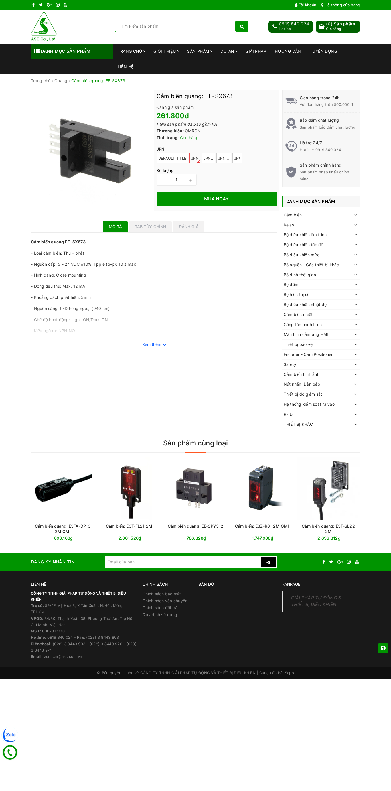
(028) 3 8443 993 (69, 644)
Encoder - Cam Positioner (308, 354)
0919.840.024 (328, 149)
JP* (237, 158)
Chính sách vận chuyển (165, 600)
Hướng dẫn (288, 51)
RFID (288, 414)
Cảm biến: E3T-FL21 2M (129, 526)
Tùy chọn (139, 538)
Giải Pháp (256, 51)
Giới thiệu (165, 51)
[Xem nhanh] (160, 538)
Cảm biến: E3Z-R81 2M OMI (262, 526)
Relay (289, 224)
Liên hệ (126, 66)
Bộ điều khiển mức (301, 254)
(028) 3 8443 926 (106, 644)
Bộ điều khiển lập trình (305, 234)
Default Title (172, 158)
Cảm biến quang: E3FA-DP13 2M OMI (63, 529)
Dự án (228, 51)
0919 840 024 (294, 24)
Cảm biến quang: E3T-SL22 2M (328, 529)
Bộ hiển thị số (297, 294)
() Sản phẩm (340, 26)
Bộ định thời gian (300, 274)
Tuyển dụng (323, 51)
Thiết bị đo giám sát (303, 394)
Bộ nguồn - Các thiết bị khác (311, 264)
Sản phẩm (198, 51)
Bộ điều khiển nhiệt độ (305, 304)
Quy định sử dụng (160, 614)
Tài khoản (307, 5)
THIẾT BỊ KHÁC (298, 424)
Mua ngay (74, 538)
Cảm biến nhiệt (298, 314)
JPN (195, 158)
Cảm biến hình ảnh (301, 374)
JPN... (223, 158)
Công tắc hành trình (303, 324)
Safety (290, 364)
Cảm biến (293, 214)
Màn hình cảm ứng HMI (306, 334)
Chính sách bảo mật (162, 593)
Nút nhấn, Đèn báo (302, 384)
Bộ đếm (291, 284)
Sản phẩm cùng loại (195, 443)
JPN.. (208, 158)
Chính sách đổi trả (160, 607)
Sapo (289, 672)
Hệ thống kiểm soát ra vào (309, 404)
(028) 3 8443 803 (102, 637)
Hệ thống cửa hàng (341, 5)
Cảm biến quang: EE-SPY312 (196, 526)
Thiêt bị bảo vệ (298, 344)
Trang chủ (130, 51)
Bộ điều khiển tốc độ (303, 244)
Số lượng (165, 170)
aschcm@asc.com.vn (63, 656)
